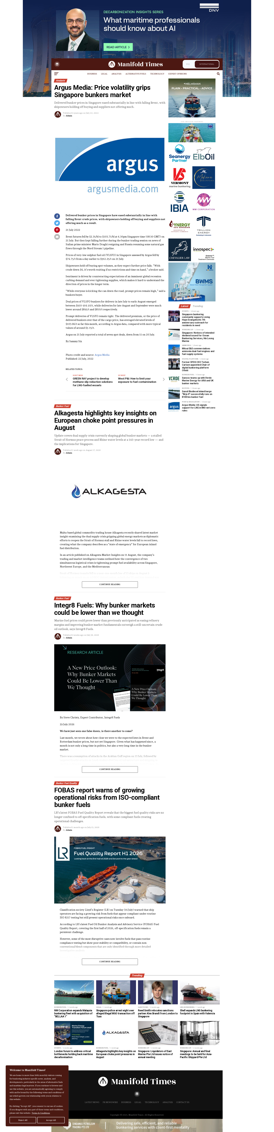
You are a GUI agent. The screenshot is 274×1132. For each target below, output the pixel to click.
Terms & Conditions (41, 1113)
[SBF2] (191, 116)
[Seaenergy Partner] (179, 164)
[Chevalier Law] (179, 260)
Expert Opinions (177, 74)
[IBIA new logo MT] (179, 212)
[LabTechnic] (191, 300)
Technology (157, 74)
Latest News (92, 1102)
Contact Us (182, 1102)
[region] (37, 1095)
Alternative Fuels (135, 74)
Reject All (22, 1120)
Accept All (51, 1120)
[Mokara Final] (203, 188)
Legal (104, 74)
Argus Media (102, 354)
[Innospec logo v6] (203, 260)
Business (92, 74)
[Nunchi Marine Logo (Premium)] (191, 141)
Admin (69, 116)
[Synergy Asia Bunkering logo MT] (179, 236)
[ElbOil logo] (203, 164)
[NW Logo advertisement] (203, 212)
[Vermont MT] (179, 188)
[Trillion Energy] (203, 236)
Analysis (116, 74)
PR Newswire (110, 1102)
